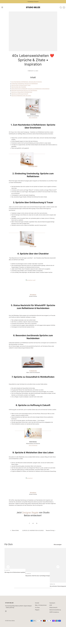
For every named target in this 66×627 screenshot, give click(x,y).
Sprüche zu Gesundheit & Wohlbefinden (21, 92)
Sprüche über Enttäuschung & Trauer (20, 85)
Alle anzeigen (57, 544)
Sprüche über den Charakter (18, 87)
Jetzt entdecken (33, 117)
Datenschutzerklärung (55, 610)
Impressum (52, 603)
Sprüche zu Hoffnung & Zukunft (19, 94)
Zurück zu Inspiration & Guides (33, 530)
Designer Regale (30, 512)
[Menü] (2, 7)
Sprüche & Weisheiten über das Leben (21, 95)
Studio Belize (12, 620)
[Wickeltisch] (33, 286)
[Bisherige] (8, 566)
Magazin (37, 610)
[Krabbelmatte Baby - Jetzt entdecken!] (33, 362)
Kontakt (37, 603)
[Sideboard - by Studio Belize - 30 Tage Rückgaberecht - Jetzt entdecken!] (33, 106)
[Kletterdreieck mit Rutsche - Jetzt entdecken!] (33, 429)
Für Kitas (37, 607)
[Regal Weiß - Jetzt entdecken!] (27, 153)
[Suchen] (60, 7)
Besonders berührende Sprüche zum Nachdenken (24, 90)
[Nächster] (58, 566)
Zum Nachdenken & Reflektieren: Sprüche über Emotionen (26, 81)
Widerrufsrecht (53, 607)
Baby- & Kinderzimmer (41, 605)
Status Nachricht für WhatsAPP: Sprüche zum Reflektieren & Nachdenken (30, 88)
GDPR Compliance (54, 612)
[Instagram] (5, 611)
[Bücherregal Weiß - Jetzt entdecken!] (27, 232)
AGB (50, 605)
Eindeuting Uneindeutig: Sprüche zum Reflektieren (24, 83)
